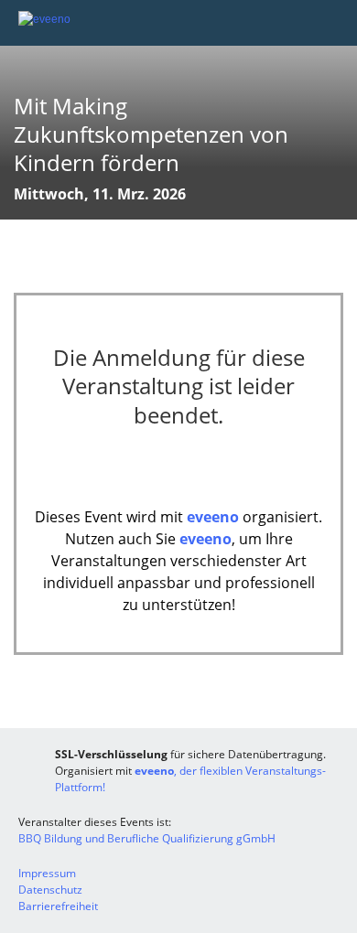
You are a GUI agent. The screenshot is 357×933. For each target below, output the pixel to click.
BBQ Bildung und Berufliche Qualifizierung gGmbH (147, 838)
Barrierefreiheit (58, 906)
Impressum (47, 873)
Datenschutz (50, 889)
